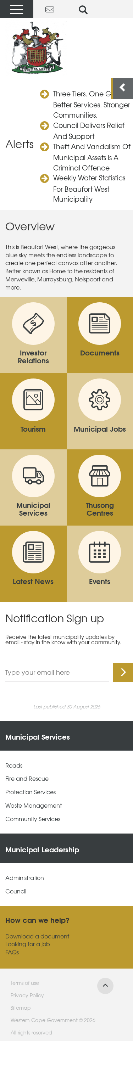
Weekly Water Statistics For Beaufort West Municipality (89, 188)
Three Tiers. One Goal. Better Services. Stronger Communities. (91, 104)
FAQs (12, 952)
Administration (24, 878)
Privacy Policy (27, 995)
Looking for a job (27, 944)
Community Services (32, 819)
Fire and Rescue (27, 778)
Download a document (37, 936)
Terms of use (25, 982)
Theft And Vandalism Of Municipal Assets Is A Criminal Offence (92, 157)
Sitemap (21, 1007)
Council (15, 891)
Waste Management (33, 805)
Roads (13, 765)
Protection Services (30, 792)
